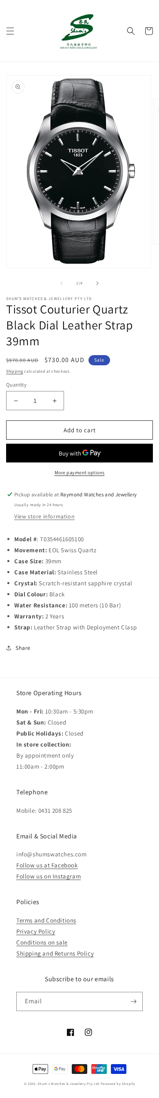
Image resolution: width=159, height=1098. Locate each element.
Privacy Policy (35, 931)
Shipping (14, 371)
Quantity (16, 384)
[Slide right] (97, 283)
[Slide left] (62, 283)
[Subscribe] (133, 1001)
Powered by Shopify (118, 1083)
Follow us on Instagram (48, 876)
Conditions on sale (42, 942)
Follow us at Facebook (47, 865)
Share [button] (23, 647)
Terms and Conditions (46, 920)
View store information (44, 516)
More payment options (80, 472)
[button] (10, 31)
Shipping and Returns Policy (55, 953)
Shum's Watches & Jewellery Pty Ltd (68, 1083)
